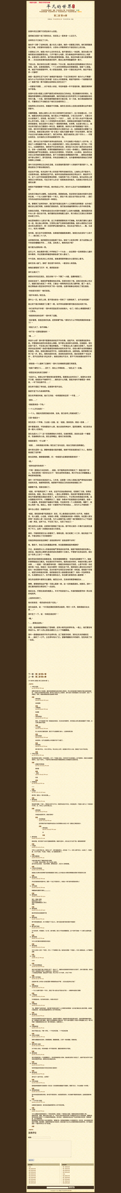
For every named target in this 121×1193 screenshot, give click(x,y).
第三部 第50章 (32, 1175)
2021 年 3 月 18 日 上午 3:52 (38, 1054)
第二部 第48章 (66, 1179)
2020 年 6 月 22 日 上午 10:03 (38, 996)
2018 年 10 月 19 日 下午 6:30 (38, 878)
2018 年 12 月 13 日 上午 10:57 (38, 910)
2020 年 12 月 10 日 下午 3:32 (38, 1036)
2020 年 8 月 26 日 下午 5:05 (41, 737)
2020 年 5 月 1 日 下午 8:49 (38, 957)
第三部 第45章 (66, 1172)
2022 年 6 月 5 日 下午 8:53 (41, 811)
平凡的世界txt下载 (60, 10)
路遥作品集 (33, 2)
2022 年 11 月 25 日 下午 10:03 (49, 829)
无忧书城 (69, 1190)
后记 (30, 1167)
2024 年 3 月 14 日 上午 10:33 (38, 1091)
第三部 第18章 (66, 1183)
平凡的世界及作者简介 (46, 10)
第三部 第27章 (66, 1175)
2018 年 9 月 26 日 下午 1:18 (38, 857)
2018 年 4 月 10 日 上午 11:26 (38, 801)
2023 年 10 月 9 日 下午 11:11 (38, 1082)
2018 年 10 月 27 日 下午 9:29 (38, 887)
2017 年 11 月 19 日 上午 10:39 (42, 765)
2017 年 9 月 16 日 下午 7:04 (38, 783)
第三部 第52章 (32, 1172)
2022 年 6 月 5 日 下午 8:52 (41, 746)
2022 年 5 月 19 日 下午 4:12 (38, 1065)
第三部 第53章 (32, 1170)
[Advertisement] (60, 24)
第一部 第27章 (66, 1181)
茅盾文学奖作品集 (44, 2)
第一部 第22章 (66, 1168)
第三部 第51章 (32, 1174)
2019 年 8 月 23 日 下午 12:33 (41, 700)
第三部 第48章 (32, 1179)
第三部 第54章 (32, 1168)
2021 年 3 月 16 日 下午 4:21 (38, 1045)
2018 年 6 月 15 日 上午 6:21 (38, 847)
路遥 (54, 10)
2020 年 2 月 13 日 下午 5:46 (38, 938)
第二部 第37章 (40, 674)
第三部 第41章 (66, 1170)
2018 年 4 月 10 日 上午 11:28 (38, 838)
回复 (33, 697)
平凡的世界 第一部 (52, 11)
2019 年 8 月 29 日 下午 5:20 (41, 709)
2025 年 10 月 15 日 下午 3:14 (38, 1102)
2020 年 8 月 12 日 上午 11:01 (38, 1005)
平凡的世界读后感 (70, 10)
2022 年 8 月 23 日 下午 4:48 (38, 1073)
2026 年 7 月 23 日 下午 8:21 (38, 1111)
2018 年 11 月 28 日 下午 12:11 (38, 896)
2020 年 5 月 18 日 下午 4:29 (38, 966)
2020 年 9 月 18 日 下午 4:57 (38, 1015)
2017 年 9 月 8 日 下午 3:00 (38, 755)
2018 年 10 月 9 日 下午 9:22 (38, 869)
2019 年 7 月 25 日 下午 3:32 (38, 919)
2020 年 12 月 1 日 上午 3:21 (38, 1027)
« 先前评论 (30, 684)
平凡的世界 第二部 (62, 11)
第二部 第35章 (40, 677)
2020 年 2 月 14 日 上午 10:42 (38, 947)
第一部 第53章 (66, 1167)
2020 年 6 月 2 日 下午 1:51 (38, 978)
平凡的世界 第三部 (72, 11)
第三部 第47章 (32, 1181)
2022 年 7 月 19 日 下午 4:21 (41, 774)
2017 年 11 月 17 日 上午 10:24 (38, 792)
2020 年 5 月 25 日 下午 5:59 (41, 728)
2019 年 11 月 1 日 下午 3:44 (41, 718)
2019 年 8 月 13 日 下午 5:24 (38, 927)
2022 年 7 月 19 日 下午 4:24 (45, 820)
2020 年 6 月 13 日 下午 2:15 (38, 987)
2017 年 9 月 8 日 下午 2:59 (38, 688)
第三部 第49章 (32, 1177)
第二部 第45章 (66, 1177)
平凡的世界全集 (43, 11)
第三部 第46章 (32, 1183)
